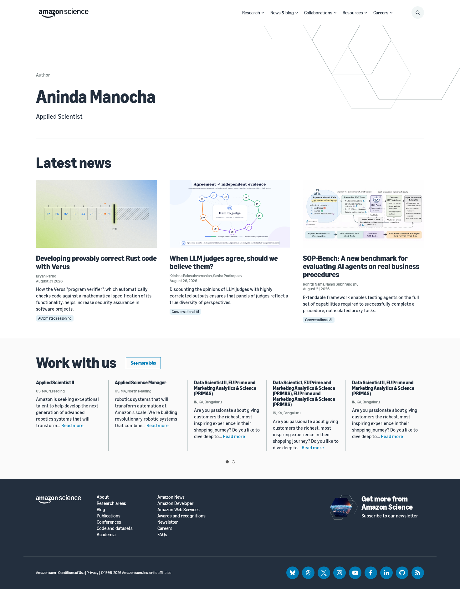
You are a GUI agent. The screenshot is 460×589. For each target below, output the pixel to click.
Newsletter (167, 522)
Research (251, 12)
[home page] (63, 11)
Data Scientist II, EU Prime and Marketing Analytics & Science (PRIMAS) (225, 388)
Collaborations (318, 12)
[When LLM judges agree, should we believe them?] (230, 214)
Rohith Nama (313, 284)
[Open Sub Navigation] (263, 12)
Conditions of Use (71, 572)
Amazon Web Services (178, 509)
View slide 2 (233, 461)
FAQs (162, 534)
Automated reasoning (54, 318)
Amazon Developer (175, 503)
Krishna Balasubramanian (191, 275)
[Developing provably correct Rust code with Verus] (96, 214)
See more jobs (143, 363)
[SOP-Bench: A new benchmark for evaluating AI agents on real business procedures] (363, 214)
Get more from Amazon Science (387, 502)
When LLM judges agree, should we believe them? (224, 262)
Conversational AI (185, 311)
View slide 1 (227, 461)
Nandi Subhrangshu (342, 284)
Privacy (93, 572)
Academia (106, 534)
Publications (108, 515)
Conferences (109, 522)
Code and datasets (115, 528)
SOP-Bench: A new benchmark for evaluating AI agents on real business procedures (361, 266)
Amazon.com (46, 572)
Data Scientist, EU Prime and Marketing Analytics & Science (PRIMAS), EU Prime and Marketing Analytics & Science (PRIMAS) (304, 393)
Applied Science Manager (140, 382)
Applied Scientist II (55, 382)
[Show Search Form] (417, 12)
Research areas (111, 503)
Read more (72, 425)
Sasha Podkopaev (227, 275)
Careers (380, 12)
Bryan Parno (46, 275)
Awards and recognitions (181, 515)
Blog (101, 509)
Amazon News (171, 497)
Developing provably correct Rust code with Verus (96, 262)
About (103, 497)
